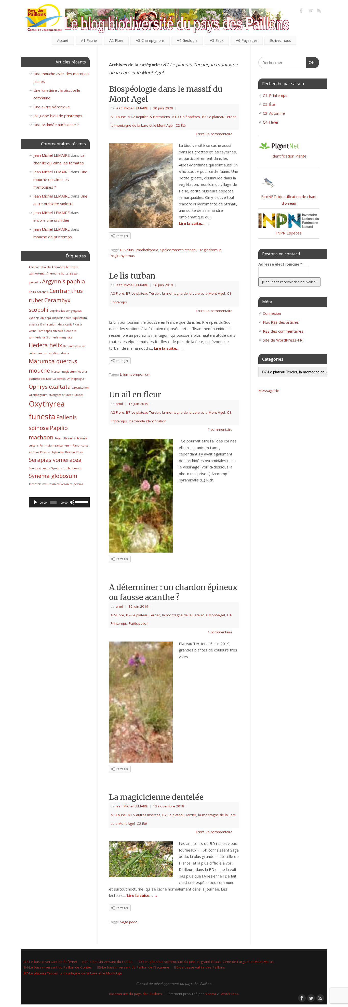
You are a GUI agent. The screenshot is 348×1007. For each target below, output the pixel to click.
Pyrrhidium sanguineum (55, 445)
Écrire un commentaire (214, 134)
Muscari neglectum (64, 371)
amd (119, 403)
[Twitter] (310, 11)
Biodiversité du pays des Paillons (135, 993)
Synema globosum (53, 475)
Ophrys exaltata (50, 386)
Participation (139, 623)
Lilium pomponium (135, 374)
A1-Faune (89, 40)
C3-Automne (274, 113)
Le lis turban (132, 276)
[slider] (81, 501)
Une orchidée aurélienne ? (56, 124)
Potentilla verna (65, 438)
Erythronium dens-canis (56, 324)
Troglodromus (209, 249)
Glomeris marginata (59, 337)
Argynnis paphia (63, 281)
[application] (59, 502)
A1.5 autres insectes (144, 815)
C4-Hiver (271, 122)
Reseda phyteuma (52, 452)
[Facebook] (301, 11)
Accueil (63, 40)
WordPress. (230, 993)
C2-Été (181, 125)
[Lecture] (35, 502)
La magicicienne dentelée (156, 797)
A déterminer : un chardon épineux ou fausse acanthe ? (173, 592)
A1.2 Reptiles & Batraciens (149, 116)
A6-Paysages (247, 40)
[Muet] (72, 502)
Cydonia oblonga (40, 318)
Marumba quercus (53, 361)
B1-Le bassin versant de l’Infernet (50, 961)
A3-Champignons (150, 40)
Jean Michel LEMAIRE (132, 108)
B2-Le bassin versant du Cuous (107, 961)
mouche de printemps (52, 236)
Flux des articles (281, 322)
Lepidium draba (58, 353)
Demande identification (147, 421)
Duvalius (127, 249)
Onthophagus (75, 379)
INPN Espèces (289, 233)
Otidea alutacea (73, 395)
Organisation (80, 387)
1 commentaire (220, 429)
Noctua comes (55, 379)
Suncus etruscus (39, 468)
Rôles (79, 452)
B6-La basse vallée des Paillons (199, 967)
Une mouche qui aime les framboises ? (60, 179)
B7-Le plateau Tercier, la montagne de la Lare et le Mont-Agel (175, 293)
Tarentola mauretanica (44, 484)
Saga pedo (129, 922)
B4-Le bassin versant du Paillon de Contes (58, 967)
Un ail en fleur (135, 394)
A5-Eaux (216, 40)
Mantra (210, 993)
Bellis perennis (38, 292)
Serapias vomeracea (55, 459)
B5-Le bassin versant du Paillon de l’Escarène (133, 967)
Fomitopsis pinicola (50, 331)
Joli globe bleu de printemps (57, 115)
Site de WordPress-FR (282, 340)
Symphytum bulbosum (66, 468)
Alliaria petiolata (40, 267)
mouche (39, 370)
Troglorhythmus (122, 255)
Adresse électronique (280, 264)
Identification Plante (288, 156)
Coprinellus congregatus (65, 310)
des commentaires (283, 331)
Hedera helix (45, 345)
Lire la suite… (194, 223)
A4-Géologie (187, 40)
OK (310, 62)
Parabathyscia (147, 249)
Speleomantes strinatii (178, 249)
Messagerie (268, 390)
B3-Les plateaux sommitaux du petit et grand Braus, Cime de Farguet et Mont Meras (206, 961)
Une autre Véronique (51, 106)
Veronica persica (72, 484)
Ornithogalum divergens (45, 395)
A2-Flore (116, 40)
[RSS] (319, 11)
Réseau (70, 452)
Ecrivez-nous (280, 40)
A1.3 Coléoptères (186, 116)
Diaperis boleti (62, 318)
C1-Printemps (275, 95)
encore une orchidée (51, 220)
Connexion (272, 313)
